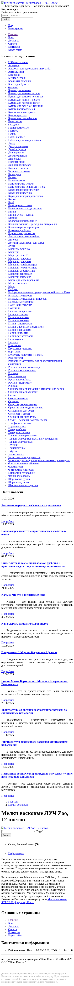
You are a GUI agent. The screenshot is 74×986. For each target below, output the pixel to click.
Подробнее (7, 521)
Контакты (14, 46)
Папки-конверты (18, 332)
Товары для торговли (20, 441)
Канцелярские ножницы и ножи (27, 186)
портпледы (14, 351)
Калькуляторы (16, 180)
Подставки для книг (20, 348)
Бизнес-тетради (17, 77)
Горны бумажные (18, 127)
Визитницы (15, 121)
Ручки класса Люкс (19, 379)
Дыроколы (14, 158)
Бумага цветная (17, 115)
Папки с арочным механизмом (26, 326)
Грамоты (13, 130)
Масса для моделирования (23, 280)
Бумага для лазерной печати (24, 102)
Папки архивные (18, 314)
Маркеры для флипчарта (22, 264)
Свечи (12, 395)
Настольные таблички (21, 301)
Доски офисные (17, 155)
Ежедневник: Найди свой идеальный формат (29, 652)
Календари (14, 174)
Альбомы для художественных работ (29, 68)
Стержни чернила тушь (22, 416)
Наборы (13, 289)
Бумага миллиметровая (21, 112)
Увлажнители (16, 454)
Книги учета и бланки (21, 214)
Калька (12, 177)
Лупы (11, 245)
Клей (11, 202)
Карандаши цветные (20, 192)
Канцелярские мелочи (21, 183)
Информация (16, 853)
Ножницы (14, 307)
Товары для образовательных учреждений (33, 438)
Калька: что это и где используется (23, 594)
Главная (13, 34)
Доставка (13, 40)
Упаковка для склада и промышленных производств (39, 460)
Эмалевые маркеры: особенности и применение (31, 505)
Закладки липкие (18, 168)
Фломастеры (15, 466)
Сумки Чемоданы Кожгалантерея (27, 419)
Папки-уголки (16, 339)
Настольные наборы (20, 295)
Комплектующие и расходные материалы (32, 224)
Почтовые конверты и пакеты (25, 354)
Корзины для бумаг (19, 230)
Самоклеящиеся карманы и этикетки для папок (36, 388)
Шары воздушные (18, 482)
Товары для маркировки (22, 435)
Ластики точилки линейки (24, 236)
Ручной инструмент (20, 382)
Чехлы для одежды (19, 475)
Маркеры (13, 252)
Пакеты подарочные (20, 311)
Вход (11, 25)
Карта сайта (15, 49)
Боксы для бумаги (18, 84)
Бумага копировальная (21, 108)
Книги (12, 211)
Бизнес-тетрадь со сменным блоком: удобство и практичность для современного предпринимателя (33, 565)
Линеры (13, 239)
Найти (6, 19)
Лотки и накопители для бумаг (26, 242)
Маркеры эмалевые (19, 276)
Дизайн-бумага (17, 149)
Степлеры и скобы (19, 413)
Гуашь (11, 133)
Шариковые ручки (19, 479)
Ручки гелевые (17, 376)
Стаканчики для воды (21, 410)
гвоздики (13, 124)
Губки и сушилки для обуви (24, 140)
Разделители (15, 357)
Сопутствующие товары (22, 404)
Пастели (13, 342)
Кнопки (13, 217)
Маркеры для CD (18, 255)
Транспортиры (16, 447)
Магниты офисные (19, 248)
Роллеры (13, 373)
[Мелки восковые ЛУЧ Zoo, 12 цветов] (24, 828)
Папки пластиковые (20, 323)
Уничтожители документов (24, 457)
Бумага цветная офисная (22, 118)
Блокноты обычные (19, 80)
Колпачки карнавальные (22, 220)
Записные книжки (19, 171)
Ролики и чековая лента (22, 370)
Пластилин (14, 345)
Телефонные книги (19, 423)
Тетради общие (17, 429)
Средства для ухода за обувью (25, 407)
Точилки (13, 444)
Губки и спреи (16, 136)
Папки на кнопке (18, 317)
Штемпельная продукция (23, 485)
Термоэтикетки (17, 426)
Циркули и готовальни (21, 472)
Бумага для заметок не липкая (25, 96)
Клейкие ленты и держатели (25, 208)
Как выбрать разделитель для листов (24, 623)
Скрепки (13, 401)
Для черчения (16, 152)
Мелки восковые (18, 283)
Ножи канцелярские (20, 304)
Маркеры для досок (19, 261)
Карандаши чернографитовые (25, 196)
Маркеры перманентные (22, 267)
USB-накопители (18, 62)
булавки (13, 87)
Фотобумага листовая (21, 469)
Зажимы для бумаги (19, 164)
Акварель (13, 65)
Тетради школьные (19, 432)
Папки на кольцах (18, 320)
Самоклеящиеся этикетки (23, 391)
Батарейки (14, 74)
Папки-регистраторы (20, 335)
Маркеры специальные (21, 270)
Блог (11, 37)
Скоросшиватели (18, 398)
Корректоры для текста (21, 233)
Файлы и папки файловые (23, 463)
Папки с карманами (19, 329)
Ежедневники (16, 161)
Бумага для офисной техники (25, 105)
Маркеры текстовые (20, 273)
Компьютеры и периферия (23, 227)
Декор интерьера (18, 146)
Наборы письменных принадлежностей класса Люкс (39, 292)
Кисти (12, 199)
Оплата (12, 43)
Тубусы (12, 451)
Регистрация (15, 28)
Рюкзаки (13, 385)
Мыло (11, 286)
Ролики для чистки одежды (24, 367)
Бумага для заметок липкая (24, 93)
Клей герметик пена (20, 205)
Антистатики (16, 71)
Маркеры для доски (19, 258)
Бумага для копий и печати (24, 99)
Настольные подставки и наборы (27, 298)
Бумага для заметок (19, 90)
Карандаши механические (23, 189)
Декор (11, 143)
